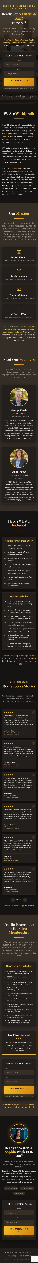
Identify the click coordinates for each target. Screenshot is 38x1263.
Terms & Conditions (25, 1256)
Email (19, 69)
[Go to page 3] (21, 899)
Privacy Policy (11, 1256)
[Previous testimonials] (13, 900)
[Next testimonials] (25, 900)
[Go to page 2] (19, 899)
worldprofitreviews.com (26, 906)
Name (19, 60)
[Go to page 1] (17, 899)
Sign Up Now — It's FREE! (18, 82)
